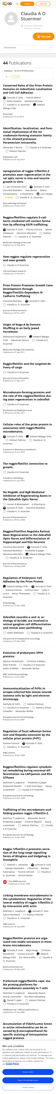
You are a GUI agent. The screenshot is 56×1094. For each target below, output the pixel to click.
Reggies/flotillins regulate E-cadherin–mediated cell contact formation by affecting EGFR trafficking (27, 221)
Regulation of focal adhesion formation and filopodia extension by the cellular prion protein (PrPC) (27, 734)
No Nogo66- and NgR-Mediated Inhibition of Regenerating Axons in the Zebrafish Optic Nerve (27, 495)
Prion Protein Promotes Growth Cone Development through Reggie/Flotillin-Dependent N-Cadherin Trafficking (28, 290)
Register (43, 4)
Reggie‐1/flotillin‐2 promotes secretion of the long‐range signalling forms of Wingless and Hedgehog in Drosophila (26, 854)
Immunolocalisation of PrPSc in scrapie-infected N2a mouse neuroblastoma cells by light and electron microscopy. (27, 694)
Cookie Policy (12, 1064)
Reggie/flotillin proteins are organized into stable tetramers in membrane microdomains (27, 941)
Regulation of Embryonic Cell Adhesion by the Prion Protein (23, 579)
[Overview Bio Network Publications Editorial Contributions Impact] (28, 47)
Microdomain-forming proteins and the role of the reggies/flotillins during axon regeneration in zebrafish (27, 395)
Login (27, 4)
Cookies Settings (28, 1087)
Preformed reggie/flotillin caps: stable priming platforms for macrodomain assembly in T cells (27, 984)
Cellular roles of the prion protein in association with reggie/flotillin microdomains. (27, 428)
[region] (28, 1067)
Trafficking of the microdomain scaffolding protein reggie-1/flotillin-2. (27, 811)
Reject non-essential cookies (28, 1080)
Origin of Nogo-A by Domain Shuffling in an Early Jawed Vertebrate (21, 328)
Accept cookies (28, 1072)
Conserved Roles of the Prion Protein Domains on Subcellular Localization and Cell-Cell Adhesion (28, 89)
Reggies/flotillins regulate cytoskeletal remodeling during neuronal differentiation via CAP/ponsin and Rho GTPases (27, 772)
